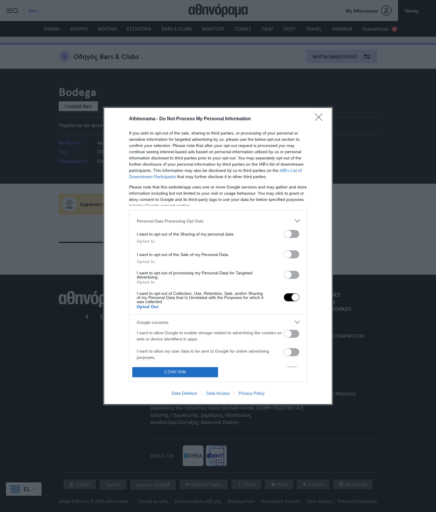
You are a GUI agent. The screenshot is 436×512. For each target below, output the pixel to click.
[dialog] (218, 256)
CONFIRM (175, 372)
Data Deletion (184, 393)
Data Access (218, 393)
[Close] (320, 119)
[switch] (291, 234)
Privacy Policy (252, 393)
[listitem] (218, 221)
